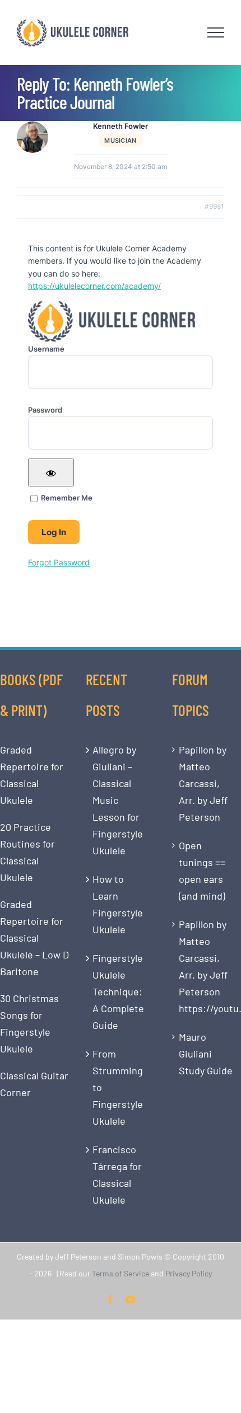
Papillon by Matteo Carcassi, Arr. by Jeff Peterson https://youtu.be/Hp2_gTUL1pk (207, 966)
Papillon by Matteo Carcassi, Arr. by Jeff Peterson (203, 783)
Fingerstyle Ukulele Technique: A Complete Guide (118, 991)
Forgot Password (59, 562)
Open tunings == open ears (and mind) (202, 870)
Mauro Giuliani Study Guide (206, 1054)
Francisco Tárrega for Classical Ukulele (117, 1174)
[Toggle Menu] (216, 32)
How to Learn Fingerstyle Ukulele (117, 904)
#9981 (214, 206)
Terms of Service (120, 1273)
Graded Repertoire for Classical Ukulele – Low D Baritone (34, 937)
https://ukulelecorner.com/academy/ (94, 286)
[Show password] (51, 472)
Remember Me (65, 497)
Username (46, 348)
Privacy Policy (188, 1273)
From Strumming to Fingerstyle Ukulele (117, 1087)
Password (45, 409)
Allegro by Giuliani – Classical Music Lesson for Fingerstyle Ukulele (117, 800)
